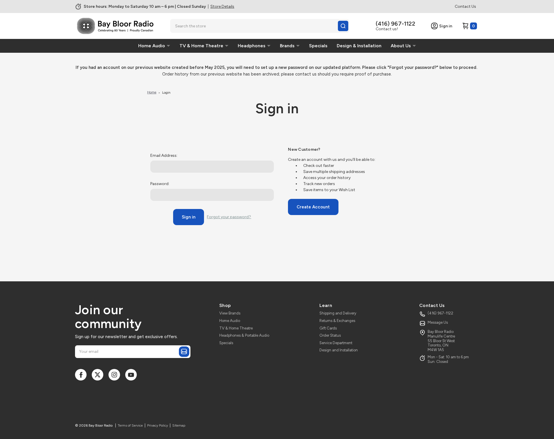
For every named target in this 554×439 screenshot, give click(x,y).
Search (343, 26)
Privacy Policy (157, 425)
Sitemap (178, 425)
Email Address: (163, 155)
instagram (114, 374)
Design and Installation (338, 350)
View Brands (229, 313)
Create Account (313, 207)
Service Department (335, 343)
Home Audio (229, 321)
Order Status (330, 335)
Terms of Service (130, 425)
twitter (97, 374)
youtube (131, 374)
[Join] (184, 351)
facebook (81, 374)
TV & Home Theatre (236, 328)
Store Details (222, 6)
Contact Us (465, 6)
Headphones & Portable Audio (244, 335)
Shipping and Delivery (337, 313)
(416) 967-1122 (395, 23)
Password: (159, 183)
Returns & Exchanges (337, 321)
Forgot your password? (229, 216)
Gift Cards (328, 328)
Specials (226, 343)
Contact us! (387, 29)
